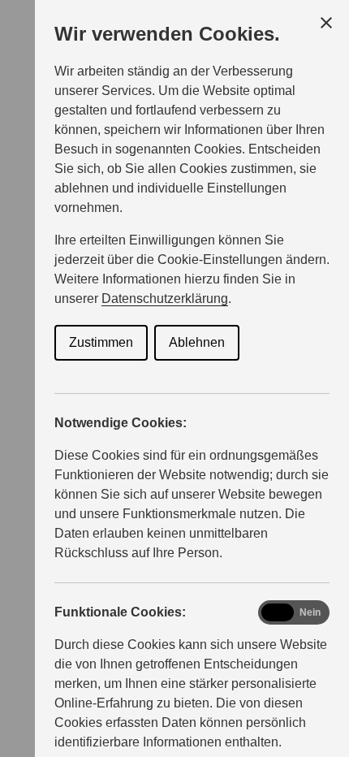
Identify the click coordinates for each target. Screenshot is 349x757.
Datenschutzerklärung (164, 298)
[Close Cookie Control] (326, 22)
